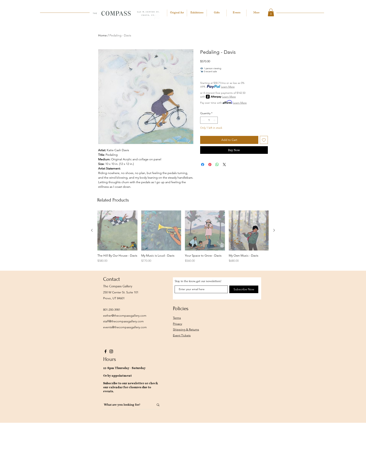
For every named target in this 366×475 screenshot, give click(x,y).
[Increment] (214, 120)
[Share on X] (224, 164)
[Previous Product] (92, 230)
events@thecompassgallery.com (125, 327)
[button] (271, 12)
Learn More (228, 86)
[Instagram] (111, 351)
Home (102, 35)
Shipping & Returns (186, 329)
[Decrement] (203, 120)
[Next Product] (274, 230)
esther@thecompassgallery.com (124, 315)
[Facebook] (105, 351)
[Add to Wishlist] (264, 140)
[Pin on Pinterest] (210, 164)
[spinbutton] (208, 120)
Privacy (177, 324)
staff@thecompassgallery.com (123, 321)
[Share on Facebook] (202, 164)
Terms (177, 318)
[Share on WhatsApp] (217, 164)
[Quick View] (117, 230)
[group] (183, 238)
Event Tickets (182, 335)
